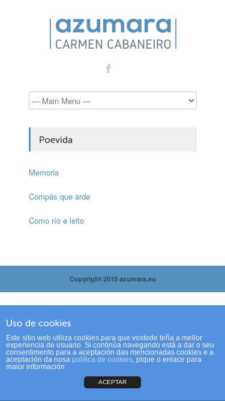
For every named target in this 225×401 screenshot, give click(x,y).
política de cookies (102, 359)
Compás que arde (59, 196)
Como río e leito (56, 220)
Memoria (44, 172)
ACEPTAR (112, 382)
